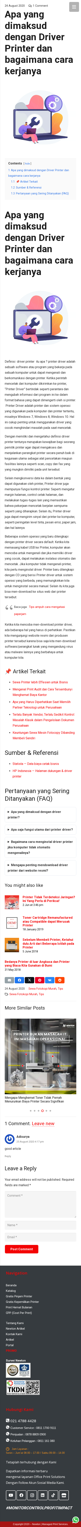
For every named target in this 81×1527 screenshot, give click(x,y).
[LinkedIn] (43, 1495)
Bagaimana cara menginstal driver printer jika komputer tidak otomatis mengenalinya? (40, 847)
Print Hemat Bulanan (19, 1307)
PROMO (11, 1350)
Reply (8, 1156)
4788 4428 (23, 1421)
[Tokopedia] (64, 1495)
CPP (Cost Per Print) (19, 1313)
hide (27, 163)
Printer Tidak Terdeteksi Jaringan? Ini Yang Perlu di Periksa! (49, 899)
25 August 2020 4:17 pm (30, 1141)
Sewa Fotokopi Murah (42, 988)
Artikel (10, 1339)
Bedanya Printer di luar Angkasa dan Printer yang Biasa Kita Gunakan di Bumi (37, 963)
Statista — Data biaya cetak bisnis (36, 764)
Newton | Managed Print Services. (50, 1524)
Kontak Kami (14, 1334)
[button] (31, 1111)
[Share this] (19, 980)
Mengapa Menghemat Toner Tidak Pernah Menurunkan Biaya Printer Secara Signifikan (34, 1099)
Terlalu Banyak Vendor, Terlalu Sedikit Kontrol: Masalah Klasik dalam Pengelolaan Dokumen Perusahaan (44, 720)
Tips (60, 988)
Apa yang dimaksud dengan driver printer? (34, 814)
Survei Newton (16, 1360)
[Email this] (9, 980)
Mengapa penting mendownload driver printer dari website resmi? (38, 867)
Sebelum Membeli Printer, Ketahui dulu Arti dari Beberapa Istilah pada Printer (48, 943)
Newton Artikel (15, 1328)
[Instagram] (32, 1495)
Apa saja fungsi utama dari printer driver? (42, 829)
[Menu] (74, 7)
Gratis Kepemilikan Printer (22, 1302)
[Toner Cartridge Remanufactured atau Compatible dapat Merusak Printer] (12, 918)
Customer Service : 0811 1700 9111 (33, 1427)
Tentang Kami (15, 1323)
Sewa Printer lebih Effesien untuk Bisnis (40, 682)
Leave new (43, 1123)
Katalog (11, 1291)
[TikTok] (53, 1495)
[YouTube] (11, 1495)
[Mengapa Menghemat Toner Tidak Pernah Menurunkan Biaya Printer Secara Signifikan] (40, 1021)
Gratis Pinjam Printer (19, 1296)
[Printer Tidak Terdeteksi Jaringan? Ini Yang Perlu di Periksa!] (12, 898)
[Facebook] (21, 1495)
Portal (10, 1345)
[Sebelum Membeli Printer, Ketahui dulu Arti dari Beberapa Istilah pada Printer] (12, 940)
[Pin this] (39, 980)
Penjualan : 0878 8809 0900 (28, 1434)
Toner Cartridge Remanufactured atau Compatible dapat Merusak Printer (48, 921)
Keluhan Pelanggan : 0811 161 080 (32, 1440)
